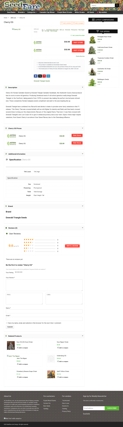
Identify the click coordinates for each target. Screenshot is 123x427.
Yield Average (53, 31)
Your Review (10, 278)
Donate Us (65, 406)
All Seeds (90, 12)
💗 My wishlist (102, 12)
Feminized (67, 30)
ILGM (99, 41)
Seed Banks (11, 12)
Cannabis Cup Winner (47, 12)
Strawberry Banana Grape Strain (27, 371)
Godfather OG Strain (104, 69)
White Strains (80, 12)
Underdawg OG (61, 356)
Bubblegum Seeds (103, 79)
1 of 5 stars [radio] (15, 272)
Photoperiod (74, 30)
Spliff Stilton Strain (63, 371)
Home (5, 17)
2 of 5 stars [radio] (16, 272)
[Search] (117, 5)
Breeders (21, 12)
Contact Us (46, 403)
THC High (46, 31)
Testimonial (66, 400)
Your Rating (9, 272)
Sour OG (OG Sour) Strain (25, 342)
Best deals (46, 406)
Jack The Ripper (22, 358)
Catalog (45, 408)
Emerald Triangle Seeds (42, 81)
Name (8, 308)
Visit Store (78, 42)
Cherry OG (22, 136)
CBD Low (13, 17)
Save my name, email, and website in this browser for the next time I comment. (34, 323)
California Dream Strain (105, 47)
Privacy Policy (66, 411)
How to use (65, 403)
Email (8, 315)
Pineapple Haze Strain (104, 37)
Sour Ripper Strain (62, 342)
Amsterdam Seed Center (52, 30)
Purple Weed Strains (64, 12)
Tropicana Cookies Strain (106, 58)
